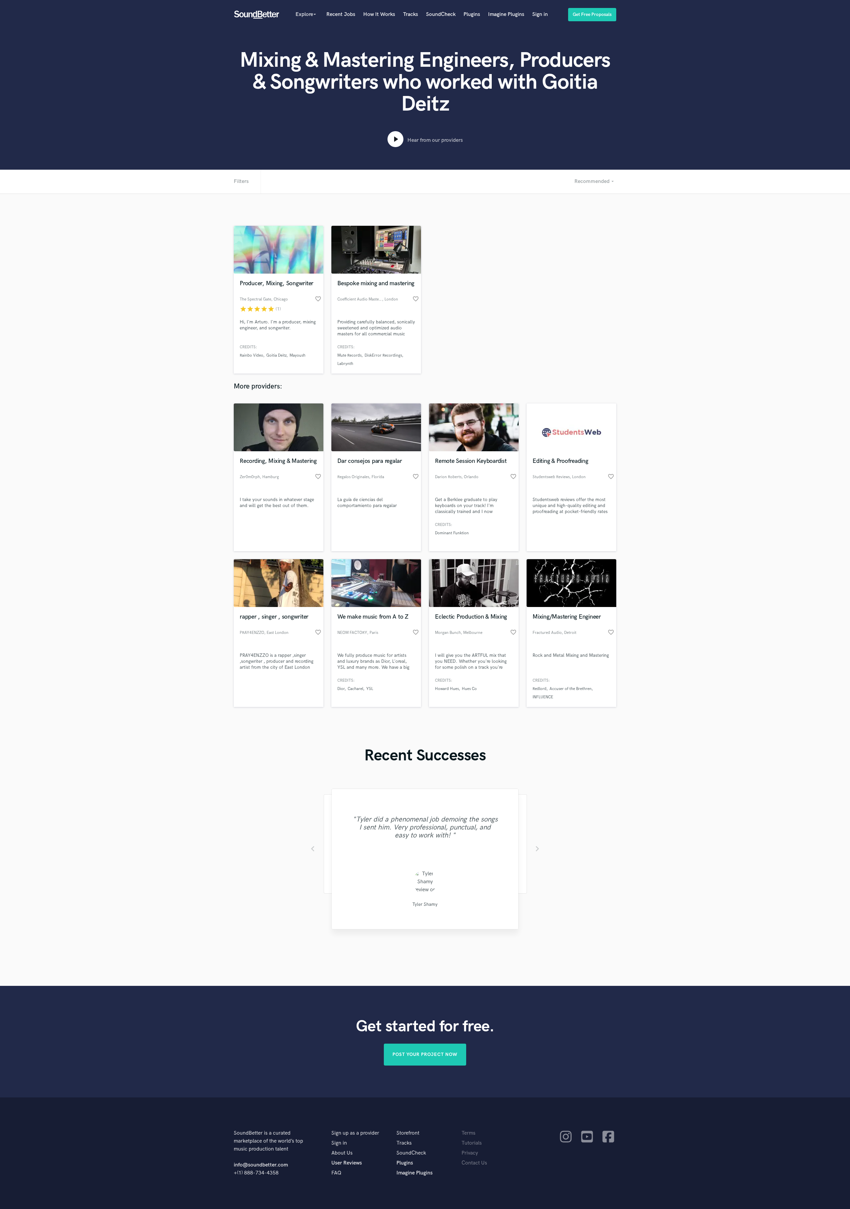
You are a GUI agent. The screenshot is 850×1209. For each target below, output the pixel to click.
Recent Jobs (340, 14)
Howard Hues (447, 688)
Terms (468, 1133)
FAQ (336, 1173)
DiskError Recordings (383, 355)
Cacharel (355, 688)
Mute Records (349, 355)
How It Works (379, 14)
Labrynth (345, 363)
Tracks (410, 14)
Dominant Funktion (452, 533)
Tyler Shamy (425, 904)
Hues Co (469, 688)
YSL (369, 688)
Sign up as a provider (355, 1133)
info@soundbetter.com (261, 1165)
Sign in (540, 14)
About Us (342, 1153)
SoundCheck (441, 14)
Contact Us (474, 1163)
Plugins (472, 14)
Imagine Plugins (506, 14)
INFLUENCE (543, 697)
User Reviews (346, 1163)
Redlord (540, 688)
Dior (341, 688)
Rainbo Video (251, 355)
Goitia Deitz (276, 355)
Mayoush (297, 355)
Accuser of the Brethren (571, 688)
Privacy (470, 1153)
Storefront (407, 1133)
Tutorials (472, 1143)
